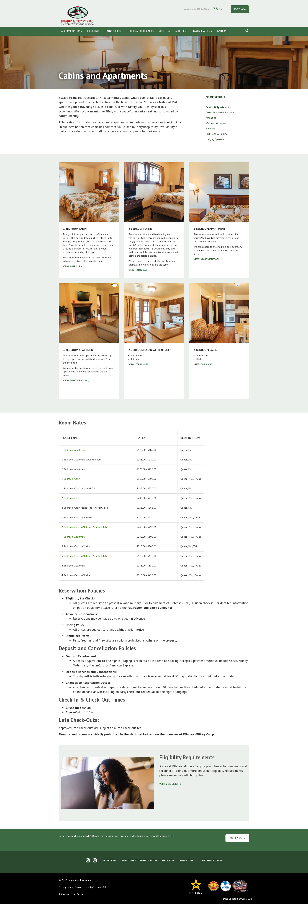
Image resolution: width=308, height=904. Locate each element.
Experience (93, 31)
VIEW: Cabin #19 (72, 266)
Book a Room (237, 838)
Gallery (221, 31)
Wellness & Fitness (216, 123)
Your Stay (164, 31)
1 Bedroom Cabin (70, 478)
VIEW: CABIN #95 (203, 364)
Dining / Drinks (113, 31)
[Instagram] (95, 860)
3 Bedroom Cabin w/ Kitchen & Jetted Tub (84, 556)
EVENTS (90, 836)
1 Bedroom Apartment (73, 450)
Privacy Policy (66, 887)
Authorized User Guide (71, 894)
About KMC (181, 31)
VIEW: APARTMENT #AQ (76, 380)
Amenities (211, 117)
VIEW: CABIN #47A (138, 364)
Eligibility (210, 128)
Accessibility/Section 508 (92, 887)
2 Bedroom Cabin (70, 498)
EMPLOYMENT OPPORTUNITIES (139, 860)
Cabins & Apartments (218, 107)
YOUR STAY (168, 860)
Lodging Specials (215, 139)
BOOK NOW (239, 9)
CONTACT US (186, 860)
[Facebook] (88, 860)
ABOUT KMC (109, 860)
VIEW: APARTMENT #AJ (206, 259)
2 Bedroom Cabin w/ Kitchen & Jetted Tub (84, 527)
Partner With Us (202, 31)
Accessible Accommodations (221, 112)
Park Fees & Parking (217, 133)
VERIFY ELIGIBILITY (170, 783)
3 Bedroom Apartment (73, 536)
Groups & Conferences (140, 31)
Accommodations (71, 31)
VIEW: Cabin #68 (138, 270)
